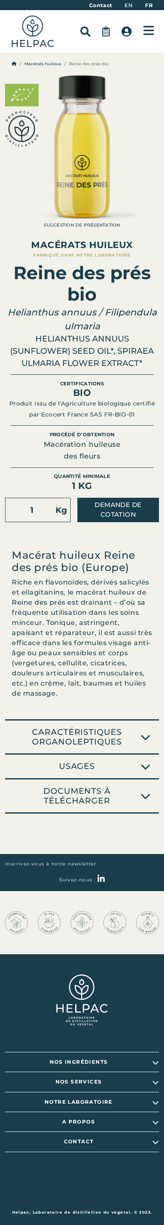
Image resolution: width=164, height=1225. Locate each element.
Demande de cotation (118, 509)
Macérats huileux (42, 63)
